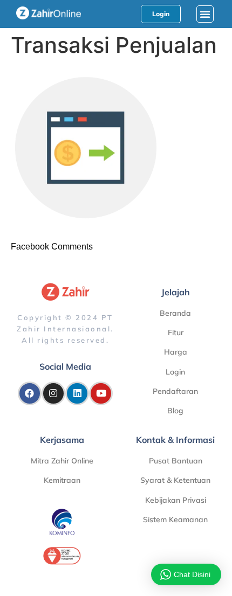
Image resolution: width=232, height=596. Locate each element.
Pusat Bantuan (175, 461)
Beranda (175, 313)
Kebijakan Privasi (175, 500)
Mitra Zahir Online (62, 461)
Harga (175, 352)
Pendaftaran (175, 391)
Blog (175, 410)
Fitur (175, 332)
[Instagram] (53, 393)
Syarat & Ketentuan (175, 480)
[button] (205, 14)
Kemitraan (62, 480)
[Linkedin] (77, 393)
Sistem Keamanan (175, 519)
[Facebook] (30, 393)
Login (175, 372)
